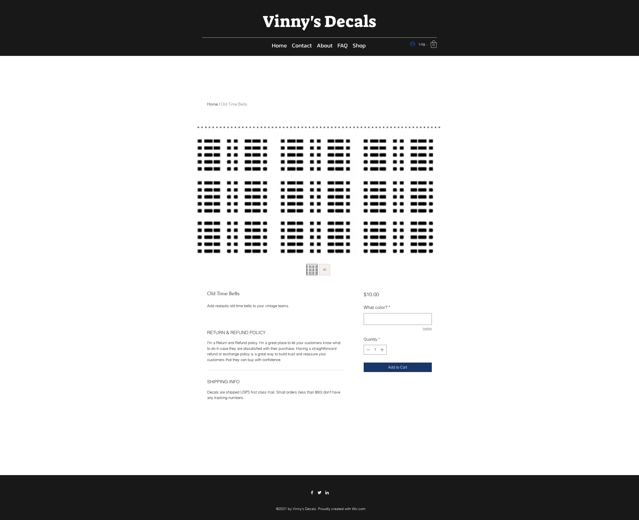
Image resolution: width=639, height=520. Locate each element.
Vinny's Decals (319, 21)
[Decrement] (367, 349)
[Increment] (382, 349)
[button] (434, 44)
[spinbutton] (375, 349)
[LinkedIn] (326, 492)
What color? (377, 307)
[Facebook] (312, 492)
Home (212, 104)
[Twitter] (319, 492)
